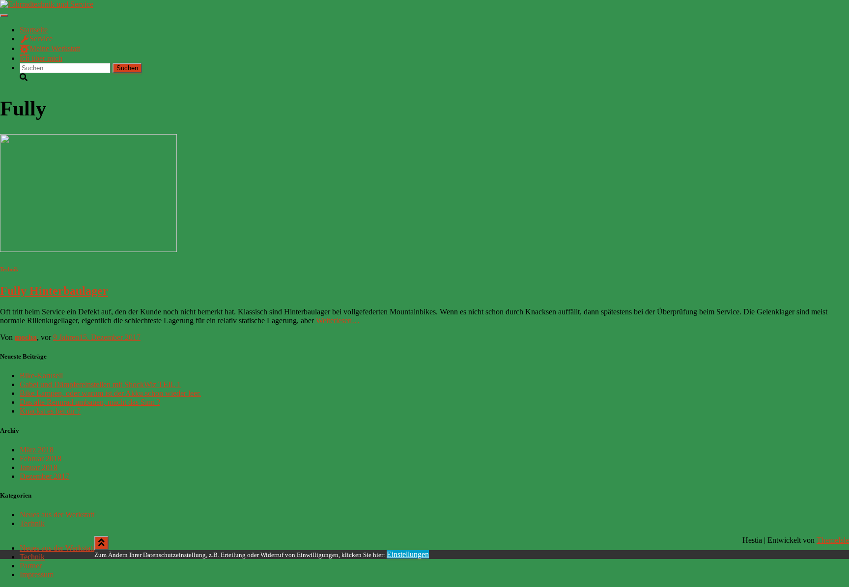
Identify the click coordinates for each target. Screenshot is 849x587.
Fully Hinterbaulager (54, 290)
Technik (9, 269)
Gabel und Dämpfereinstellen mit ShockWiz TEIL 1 (100, 384)
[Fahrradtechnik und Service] (46, 4)
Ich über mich (41, 58)
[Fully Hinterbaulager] (88, 249)
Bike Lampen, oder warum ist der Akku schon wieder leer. (110, 393)
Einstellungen (408, 554)
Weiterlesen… (337, 320)
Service (41, 38)
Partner (31, 565)
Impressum (37, 574)
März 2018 (37, 450)
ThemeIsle (833, 540)
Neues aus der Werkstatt (57, 514)
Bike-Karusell (41, 375)
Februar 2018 (40, 458)
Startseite (34, 30)
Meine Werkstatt (54, 48)
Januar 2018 (38, 467)
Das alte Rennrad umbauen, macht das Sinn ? (90, 402)
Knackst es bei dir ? (50, 411)
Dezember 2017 (44, 476)
